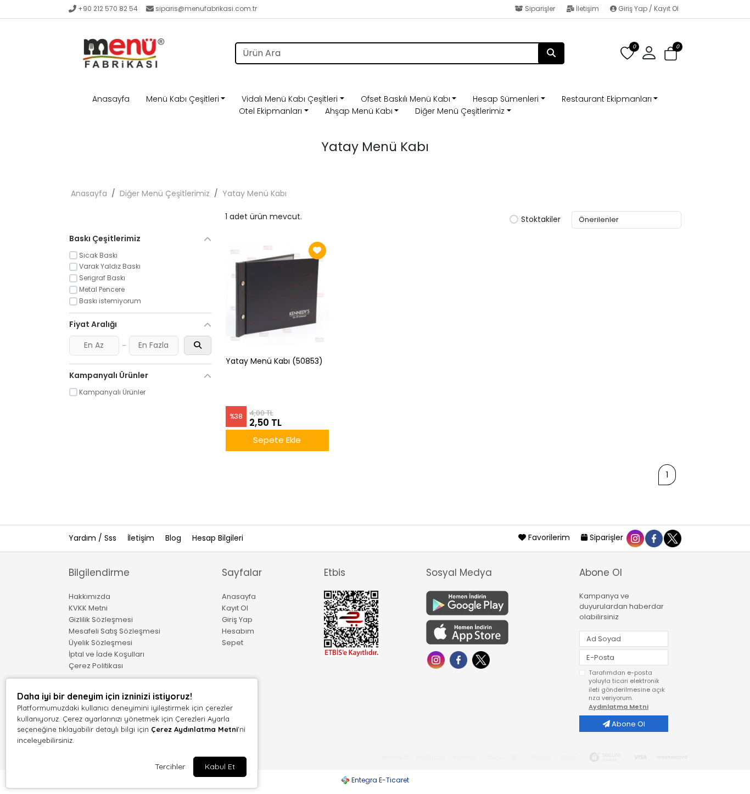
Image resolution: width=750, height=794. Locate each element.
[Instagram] (437, 659)
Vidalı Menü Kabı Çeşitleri (290, 98)
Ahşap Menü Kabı (359, 111)
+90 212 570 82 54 (108, 8)
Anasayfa (111, 98)
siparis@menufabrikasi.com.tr (206, 8)
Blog (174, 537)
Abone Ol (627, 724)
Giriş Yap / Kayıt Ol (648, 8)
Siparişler (540, 8)
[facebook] (653, 537)
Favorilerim (549, 537)
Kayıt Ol (235, 608)
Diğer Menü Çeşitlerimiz (460, 111)
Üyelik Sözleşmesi (100, 642)
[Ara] (551, 53)
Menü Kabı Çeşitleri (182, 98)
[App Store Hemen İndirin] (496, 632)
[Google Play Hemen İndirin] (496, 603)
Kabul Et (220, 766)
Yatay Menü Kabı (254, 193)
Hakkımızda (89, 596)
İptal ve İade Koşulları (106, 654)
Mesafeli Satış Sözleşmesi (114, 631)
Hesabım (238, 631)
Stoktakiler (541, 219)
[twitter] (672, 537)
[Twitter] (482, 659)
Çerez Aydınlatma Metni (194, 729)
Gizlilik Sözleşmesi (101, 619)
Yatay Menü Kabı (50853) (274, 361)
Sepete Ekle (277, 440)
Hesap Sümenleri (506, 98)
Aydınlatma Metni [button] (618, 706)
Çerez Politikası (96, 665)
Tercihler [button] (170, 766)
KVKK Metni (88, 608)
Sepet (232, 642)
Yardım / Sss (94, 537)
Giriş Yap (237, 619)
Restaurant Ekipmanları (607, 98)
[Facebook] (460, 659)
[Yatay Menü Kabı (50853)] (277, 294)
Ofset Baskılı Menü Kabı (405, 98)
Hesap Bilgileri (217, 537)
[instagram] (634, 537)
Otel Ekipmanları (270, 111)
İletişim (587, 8)
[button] (671, 53)
